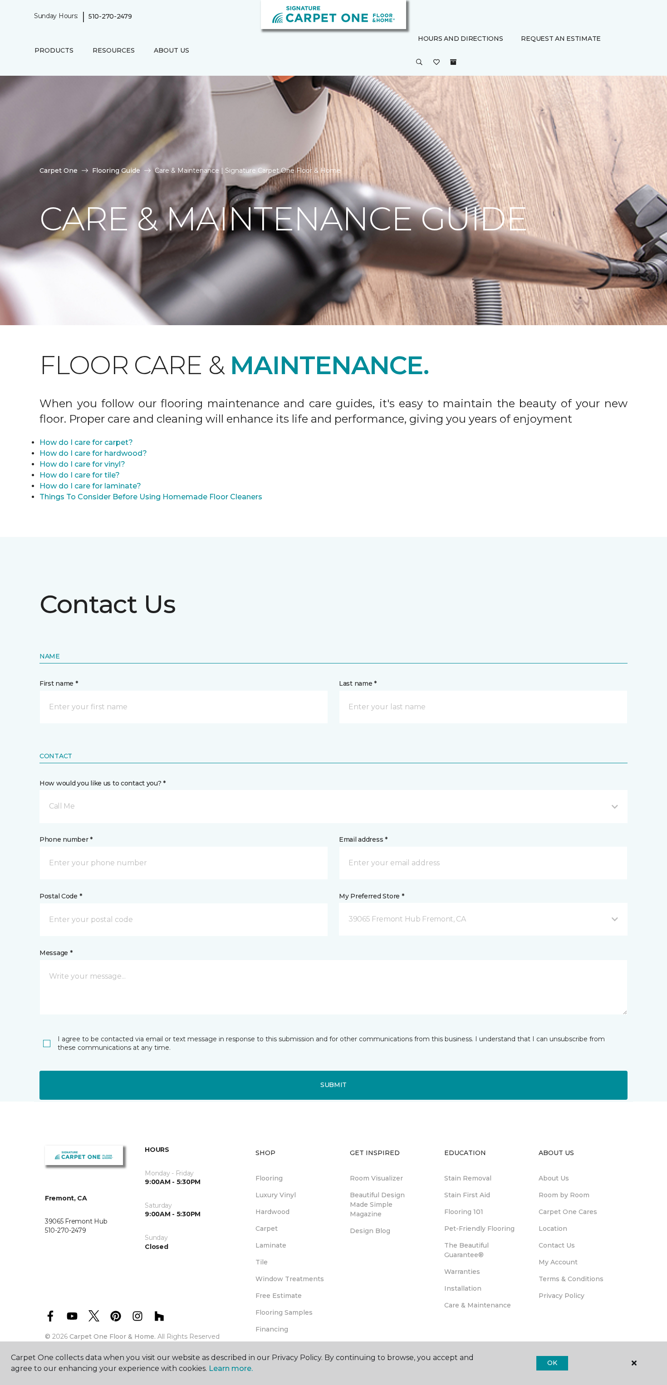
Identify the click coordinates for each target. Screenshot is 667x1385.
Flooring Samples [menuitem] (284, 1312)
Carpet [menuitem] (266, 1228)
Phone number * (66, 839)
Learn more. (231, 1368)
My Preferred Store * (371, 896)
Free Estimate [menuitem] (278, 1296)
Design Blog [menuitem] (370, 1231)
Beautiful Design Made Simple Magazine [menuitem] (377, 1204)
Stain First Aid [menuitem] (467, 1195)
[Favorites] (436, 63)
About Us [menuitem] (554, 1178)
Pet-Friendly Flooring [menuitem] (479, 1228)
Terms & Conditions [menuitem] (571, 1279)
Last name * (358, 683)
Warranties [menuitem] (462, 1272)
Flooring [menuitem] (269, 1178)
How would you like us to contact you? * (102, 783)
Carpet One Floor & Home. (112, 1336)
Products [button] (54, 50)
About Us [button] (171, 50)
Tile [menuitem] (261, 1262)
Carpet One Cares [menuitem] (568, 1212)
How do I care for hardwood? (93, 453)
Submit (333, 1085)
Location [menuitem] (553, 1228)
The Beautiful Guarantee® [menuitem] (466, 1250)
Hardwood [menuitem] (272, 1212)
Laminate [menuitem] (270, 1245)
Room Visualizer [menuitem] (376, 1178)
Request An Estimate (561, 38)
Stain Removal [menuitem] (467, 1178)
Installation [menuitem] (462, 1288)
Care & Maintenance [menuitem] (477, 1305)
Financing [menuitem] (271, 1329)
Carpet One (58, 170)
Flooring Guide (116, 170)
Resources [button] (114, 50)
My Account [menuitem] (558, 1262)
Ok (552, 1363)
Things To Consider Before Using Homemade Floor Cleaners (150, 497)
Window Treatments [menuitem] (289, 1279)
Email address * (363, 839)
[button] (419, 63)
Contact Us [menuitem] (557, 1245)
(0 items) (453, 62)
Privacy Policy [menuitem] (561, 1296)
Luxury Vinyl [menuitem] (275, 1195)
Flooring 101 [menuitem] (463, 1212)
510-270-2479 (110, 16)
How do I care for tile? (79, 475)
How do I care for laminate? (90, 486)
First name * (58, 683)
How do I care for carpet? (86, 442)
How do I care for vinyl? (82, 464)
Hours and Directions (460, 38)
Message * (55, 953)
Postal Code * (60, 896)
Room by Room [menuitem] (564, 1195)
